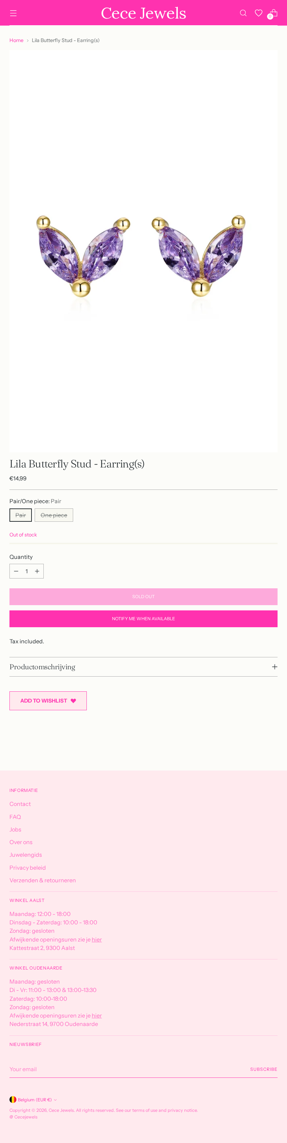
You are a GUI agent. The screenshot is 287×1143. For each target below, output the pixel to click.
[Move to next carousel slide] (272, 746)
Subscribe (263, 1069)
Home (16, 40)
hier (97, 939)
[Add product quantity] (37, 571)
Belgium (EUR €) (35, 1099)
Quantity (21, 556)
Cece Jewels (61, 1110)
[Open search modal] (243, 13)
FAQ (15, 816)
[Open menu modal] (13, 13)
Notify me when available (143, 618)
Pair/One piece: (35, 501)
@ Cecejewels (23, 1117)
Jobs (15, 829)
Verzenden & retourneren (42, 880)
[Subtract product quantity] (16, 571)
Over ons (21, 842)
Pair (20, 515)
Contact (20, 803)
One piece (54, 515)
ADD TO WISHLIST (43, 700)
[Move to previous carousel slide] (255, 747)
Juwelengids (25, 854)
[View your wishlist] (258, 13)
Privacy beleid (27, 867)
